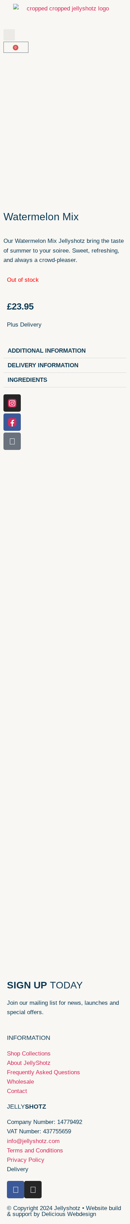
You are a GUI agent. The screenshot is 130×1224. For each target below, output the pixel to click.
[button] (9, 35)
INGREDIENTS (27, 380)
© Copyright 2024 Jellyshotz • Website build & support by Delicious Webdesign (64, 1211)
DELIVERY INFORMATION (43, 365)
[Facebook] (12, 422)
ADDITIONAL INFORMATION (47, 350)
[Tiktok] (12, 441)
